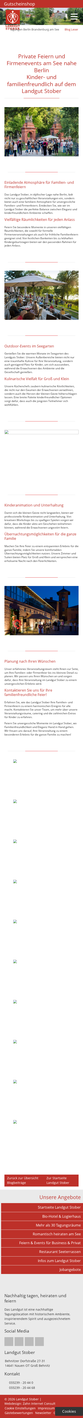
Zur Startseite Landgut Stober (57, 1180)
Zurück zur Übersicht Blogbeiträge (22, 1180)
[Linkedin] (57, 4)
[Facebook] (51, 4)
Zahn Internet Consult (39, 1403)
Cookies (69, 1411)
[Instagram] (45, 4)
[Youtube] (63, 4)
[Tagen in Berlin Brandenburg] (13, 29)
